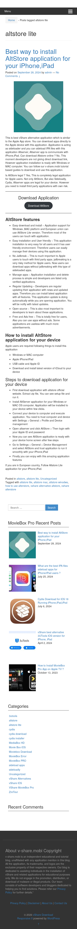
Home (11, 20)
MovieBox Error (18, 756)
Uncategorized (48, 478)
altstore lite (33, 478)
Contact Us (60, 903)
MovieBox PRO (17, 760)
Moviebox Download (20, 751)
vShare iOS (15, 783)
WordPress (53, 918)
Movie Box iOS (17, 747)
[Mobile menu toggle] (70, 11)
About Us (47, 903)
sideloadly (14, 769)
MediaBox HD (17, 742)
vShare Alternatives (20, 778)
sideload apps (17, 765)
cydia (12, 729)
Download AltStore (38, 205)
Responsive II (25, 918)
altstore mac (41, 482)
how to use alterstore (17, 485)
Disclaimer (34, 903)
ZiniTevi (13, 792)
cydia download (18, 734)
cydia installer (16, 738)
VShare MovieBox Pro (21, 787)
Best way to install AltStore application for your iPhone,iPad (37, 58)
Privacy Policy (18, 903)
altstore (21, 478)
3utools (13, 716)
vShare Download (43, 914)
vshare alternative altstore (45, 485)
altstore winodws (58, 482)
